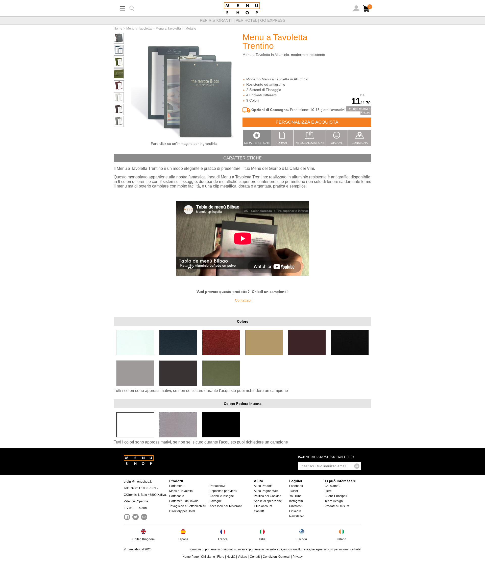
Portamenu (176, 486)
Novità (231, 556)
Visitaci (243, 556)
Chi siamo (208, 556)
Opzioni (337, 142)
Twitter (293, 491)
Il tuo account (263, 506)
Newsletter (296, 516)
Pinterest (295, 506)
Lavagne (216, 501)
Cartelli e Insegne (222, 496)
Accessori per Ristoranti (226, 506)
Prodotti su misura (337, 506)
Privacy (298, 556)
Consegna (360, 142)
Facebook (296, 486)
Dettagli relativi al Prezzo (359, 110)
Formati (282, 142)
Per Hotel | (248, 20)
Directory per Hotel (182, 511)
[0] (366, 12)
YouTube (295, 496)
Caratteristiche (257, 142)
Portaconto (176, 496)
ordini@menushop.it (138, 481)
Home (118, 28)
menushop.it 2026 (139, 549)
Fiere (328, 491)
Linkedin (295, 511)
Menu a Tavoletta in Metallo (176, 28)
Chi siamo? (332, 486)
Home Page (190, 556)
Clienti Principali (336, 496)
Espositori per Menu (223, 491)
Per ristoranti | (218, 20)
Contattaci (243, 300)
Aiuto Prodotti (263, 486)
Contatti (259, 511)
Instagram (296, 501)
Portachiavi (217, 486)
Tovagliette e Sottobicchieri (187, 506)
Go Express (272, 20)
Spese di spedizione (268, 501)
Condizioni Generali (276, 556)
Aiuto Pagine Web (266, 491)
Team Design (334, 501)
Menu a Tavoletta (139, 28)
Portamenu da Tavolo (184, 501)
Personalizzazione (309, 142)
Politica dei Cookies (267, 496)
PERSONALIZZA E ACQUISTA (307, 122)
